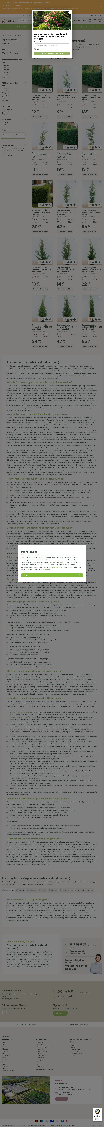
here (48, 570)
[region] (52, 563)
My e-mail (37, 42)
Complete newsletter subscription (52, 53)
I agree (38, 49)
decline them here (56, 567)
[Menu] (101, 1109)
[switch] (97, 1119)
